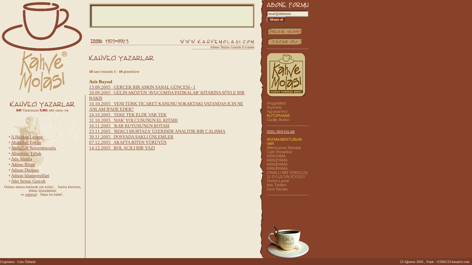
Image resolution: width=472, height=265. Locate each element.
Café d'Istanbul (279, 152)
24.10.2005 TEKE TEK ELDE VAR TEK (128, 114)
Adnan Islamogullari (30, 174)
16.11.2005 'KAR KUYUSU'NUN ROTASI (129, 125)
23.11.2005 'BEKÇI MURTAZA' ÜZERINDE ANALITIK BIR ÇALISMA (157, 131)
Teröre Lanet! (278, 181)
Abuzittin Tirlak (26, 152)
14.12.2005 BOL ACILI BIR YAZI (122, 147)
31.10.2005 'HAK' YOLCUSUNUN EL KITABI (133, 120)
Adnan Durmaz (25, 168)
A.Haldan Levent (27, 135)
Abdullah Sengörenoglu (33, 146)
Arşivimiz (274, 107)
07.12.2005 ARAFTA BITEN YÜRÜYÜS (128, 142)
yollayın (30, 194)
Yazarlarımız (277, 111)
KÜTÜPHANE (278, 116)
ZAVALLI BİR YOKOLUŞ (287, 172)
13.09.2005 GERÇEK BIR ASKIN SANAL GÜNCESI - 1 (142, 87)
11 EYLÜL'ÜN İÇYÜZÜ (286, 177)
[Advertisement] (172, 15)
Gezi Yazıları (277, 189)
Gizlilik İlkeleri (278, 120)
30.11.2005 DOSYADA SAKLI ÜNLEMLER (131, 136)
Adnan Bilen (23, 163)
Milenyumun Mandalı (284, 148)
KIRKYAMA (276, 156)
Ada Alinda (21, 157)
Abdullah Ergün (26, 141)
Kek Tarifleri (276, 185)
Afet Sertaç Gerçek (28, 180)
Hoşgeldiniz (276, 103)
